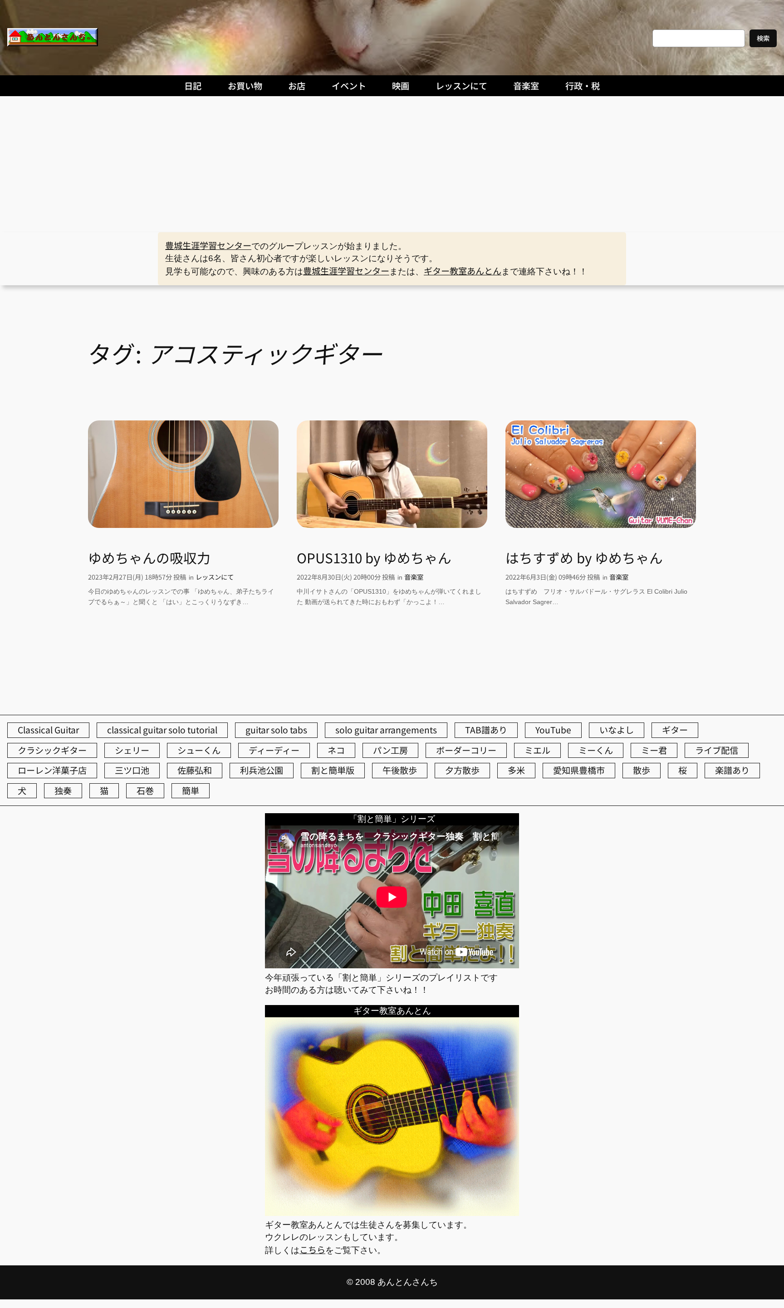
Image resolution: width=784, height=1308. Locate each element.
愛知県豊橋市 (579, 770)
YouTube (553, 729)
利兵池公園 (261, 770)
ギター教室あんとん (462, 270)
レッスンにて (215, 576)
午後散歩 (399, 770)
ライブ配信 (716, 750)
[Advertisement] (392, 164)
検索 (763, 38)
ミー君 (654, 750)
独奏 (63, 790)
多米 (516, 770)
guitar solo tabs (276, 729)
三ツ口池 (132, 770)
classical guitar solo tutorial (162, 729)
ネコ (336, 750)
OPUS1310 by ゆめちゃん (374, 558)
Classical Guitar (48, 729)
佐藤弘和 (194, 770)
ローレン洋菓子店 (52, 770)
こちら (312, 1249)
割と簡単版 (332, 770)
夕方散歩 (462, 770)
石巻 (145, 790)
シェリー (132, 750)
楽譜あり (732, 770)
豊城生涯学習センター (208, 245)
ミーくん (595, 750)
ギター (675, 729)
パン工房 (390, 750)
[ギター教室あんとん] (392, 1212)
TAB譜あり (486, 729)
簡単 (190, 790)
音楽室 (413, 576)
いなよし (616, 729)
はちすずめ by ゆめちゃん (584, 558)
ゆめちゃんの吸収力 (149, 558)
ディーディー (274, 750)
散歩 (641, 770)
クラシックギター (52, 750)
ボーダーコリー (466, 750)
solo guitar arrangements (386, 729)
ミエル (537, 750)
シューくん (198, 750)
